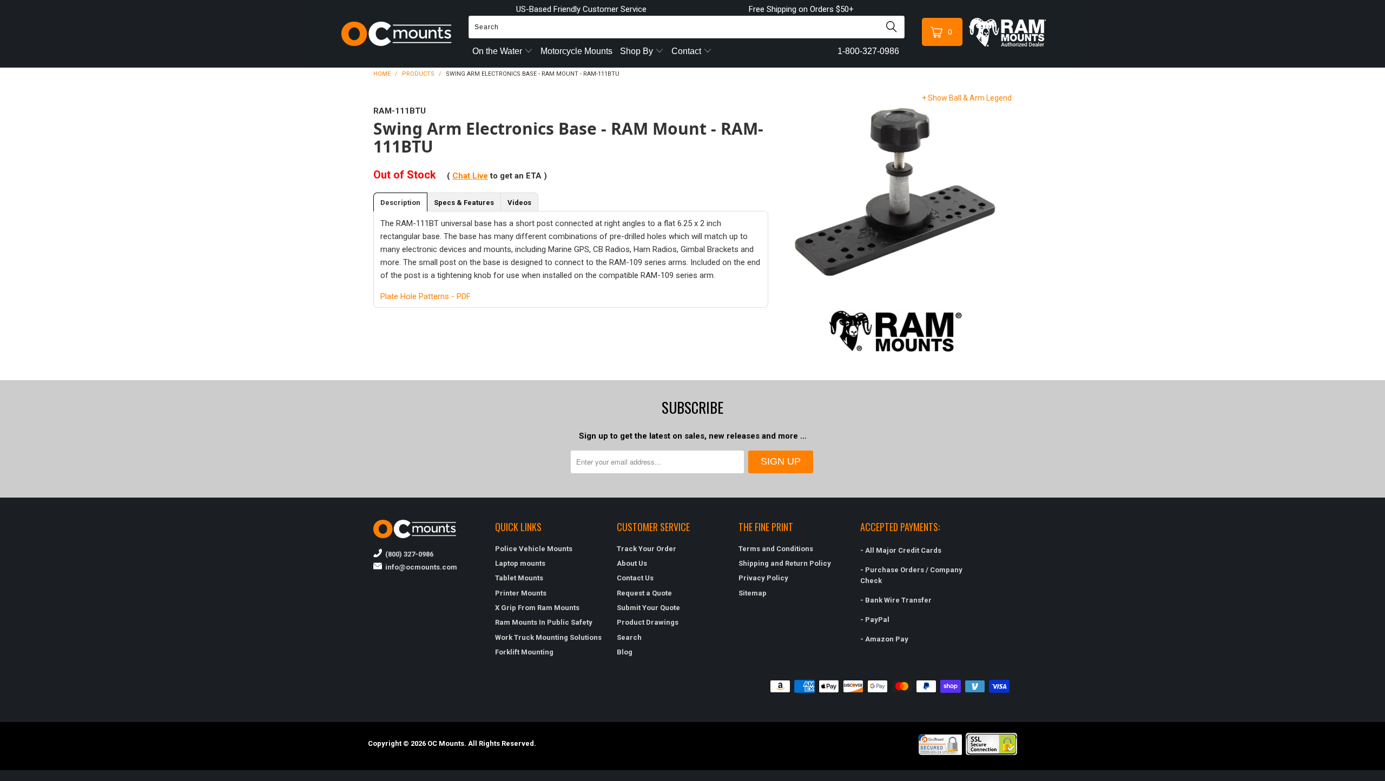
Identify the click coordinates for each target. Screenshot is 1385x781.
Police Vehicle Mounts (533, 549)
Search (629, 637)
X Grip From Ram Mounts (537, 608)
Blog (624, 652)
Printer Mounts (520, 593)
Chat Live (470, 176)
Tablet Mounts (519, 578)
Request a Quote (644, 593)
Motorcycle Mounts (576, 51)
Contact (687, 51)
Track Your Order (646, 549)
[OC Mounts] (396, 34)
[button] (1384, 776)
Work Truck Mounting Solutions (548, 637)
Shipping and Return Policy (784, 563)
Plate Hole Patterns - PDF (425, 296)
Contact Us (635, 578)
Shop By (637, 51)
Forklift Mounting (524, 652)
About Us (632, 563)
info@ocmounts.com (419, 567)
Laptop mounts (520, 563)
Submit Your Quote (648, 608)
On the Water (498, 51)
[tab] (400, 202)
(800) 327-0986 (407, 554)
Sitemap (752, 593)
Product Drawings (647, 622)
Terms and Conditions (775, 549)
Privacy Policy (763, 578)
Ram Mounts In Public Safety (543, 622)
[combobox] (687, 27)
